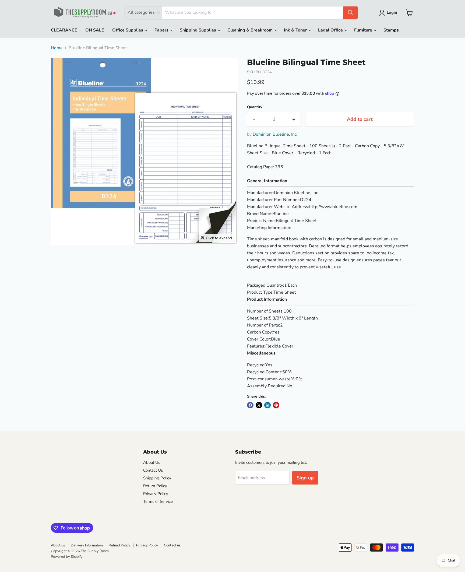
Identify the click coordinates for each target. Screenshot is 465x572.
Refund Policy (119, 545)
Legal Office (331, 30)
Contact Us (153, 470)
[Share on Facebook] (250, 405)
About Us (151, 462)
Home (57, 47)
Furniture (363, 30)
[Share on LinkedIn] (267, 405)
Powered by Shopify (67, 556)
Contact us (172, 545)
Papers (162, 30)
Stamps (391, 30)
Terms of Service (158, 501)
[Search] (350, 12)
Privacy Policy (155, 493)
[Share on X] (259, 405)
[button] (389, 12)
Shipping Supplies (198, 30)
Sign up (305, 478)
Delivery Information (87, 545)
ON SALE (94, 30)
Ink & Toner (296, 30)
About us (58, 545)
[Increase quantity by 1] (294, 119)
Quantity (254, 107)
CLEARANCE (64, 30)
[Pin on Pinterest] (276, 405)
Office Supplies (128, 30)
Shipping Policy (157, 478)
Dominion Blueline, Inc (275, 134)
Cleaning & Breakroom (250, 30)
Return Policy (155, 486)
